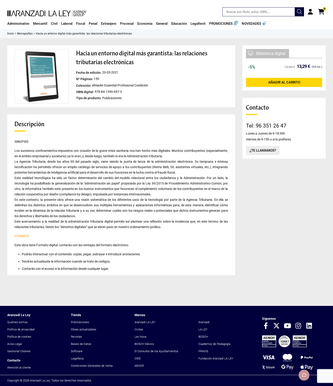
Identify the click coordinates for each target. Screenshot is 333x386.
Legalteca (77, 358)
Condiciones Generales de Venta (92, 365)
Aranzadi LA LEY (145, 322)
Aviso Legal (14, 344)
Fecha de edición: (89, 72)
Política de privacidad (20, 329)
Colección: (84, 85)
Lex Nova (140, 336)
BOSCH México (144, 344)
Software (76, 351)
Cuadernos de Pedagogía (214, 344)
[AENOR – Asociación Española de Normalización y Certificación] (284, 346)
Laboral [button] (66, 24)
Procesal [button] (127, 24)
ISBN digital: (85, 91)
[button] (223, 23)
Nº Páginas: (85, 79)
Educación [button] (179, 24)
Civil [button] (54, 24)
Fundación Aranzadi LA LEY (215, 358)
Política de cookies (19, 336)
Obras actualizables (83, 329)
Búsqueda (299, 11)
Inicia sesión (310, 11)
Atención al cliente (19, 367)
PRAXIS (203, 351)
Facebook (265, 326)
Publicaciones (80, 322)
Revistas (76, 336)
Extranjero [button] (108, 24)
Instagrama (298, 326)
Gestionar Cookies (19, 351)
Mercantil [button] (40, 24)
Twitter (276, 326)
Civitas (139, 329)
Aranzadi (204, 322)
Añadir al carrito (284, 82)
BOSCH (203, 336)
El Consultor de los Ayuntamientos (156, 351)
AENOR (139, 365)
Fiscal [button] (80, 24)
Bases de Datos (81, 344)
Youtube (287, 326)
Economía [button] (144, 24)
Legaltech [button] (198, 24)
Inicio (10, 33)
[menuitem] (18, 23)
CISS (138, 358)
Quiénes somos (17, 322)
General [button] (162, 24)
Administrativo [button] (18, 24)
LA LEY (203, 329)
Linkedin (309, 326)
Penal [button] (93, 24)
